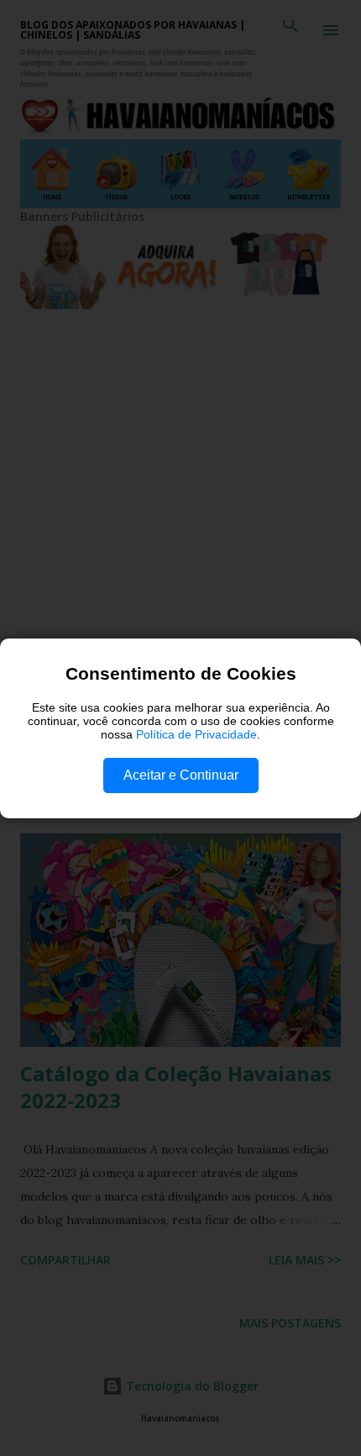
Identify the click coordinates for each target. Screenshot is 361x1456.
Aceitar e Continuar (180, 775)
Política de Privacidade (196, 734)
